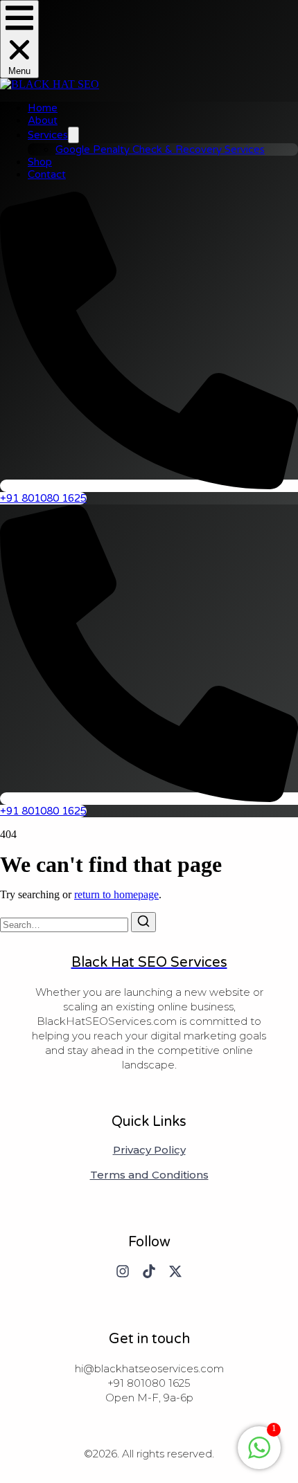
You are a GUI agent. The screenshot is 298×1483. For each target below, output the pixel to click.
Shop (40, 162)
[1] (259, 1455)
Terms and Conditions (149, 1175)
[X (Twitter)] (175, 1271)
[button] (19, 39)
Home (43, 108)
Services (48, 135)
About (43, 120)
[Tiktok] (149, 1271)
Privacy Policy (149, 1150)
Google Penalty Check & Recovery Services (160, 149)
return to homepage (116, 894)
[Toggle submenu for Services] (73, 135)
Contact (47, 174)
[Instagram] (123, 1271)
